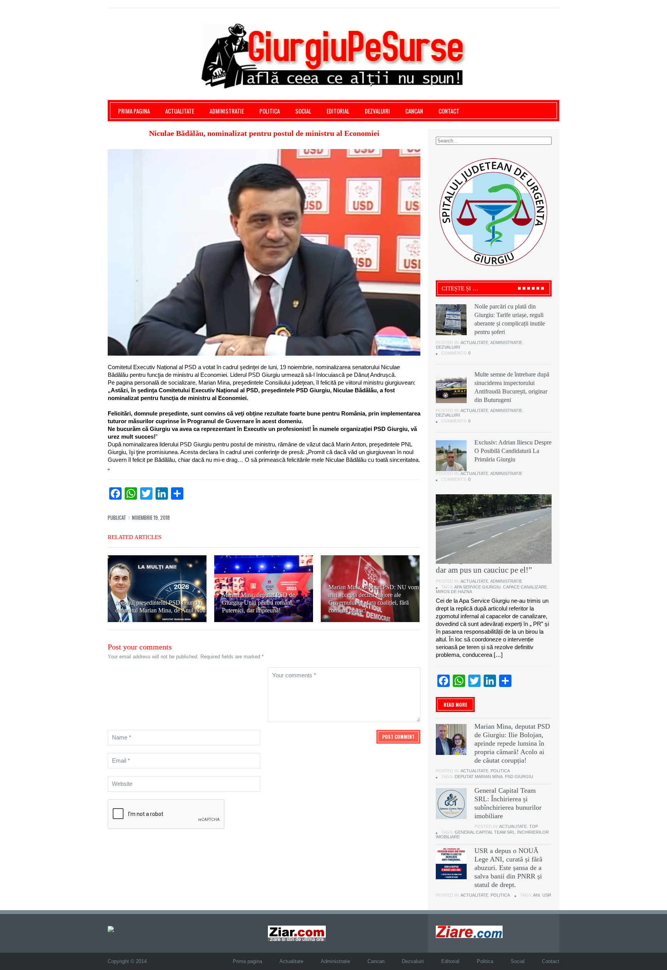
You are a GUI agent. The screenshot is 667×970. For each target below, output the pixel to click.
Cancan (414, 111)
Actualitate (179, 111)
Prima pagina (134, 111)
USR (546, 895)
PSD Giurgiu (519, 776)
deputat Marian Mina (479, 776)
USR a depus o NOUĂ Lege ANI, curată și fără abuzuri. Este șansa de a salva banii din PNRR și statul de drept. (508, 868)
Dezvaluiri (377, 111)
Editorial (338, 111)
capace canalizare (525, 587)
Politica (269, 111)
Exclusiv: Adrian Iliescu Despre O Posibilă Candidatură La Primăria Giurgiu (513, 451)
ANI (536, 895)
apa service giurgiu (477, 587)
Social (303, 111)
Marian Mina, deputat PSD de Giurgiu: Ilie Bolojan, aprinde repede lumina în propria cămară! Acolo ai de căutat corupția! (512, 743)
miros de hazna (454, 591)
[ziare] (297, 933)
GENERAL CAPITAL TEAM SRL (485, 832)
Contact (448, 111)
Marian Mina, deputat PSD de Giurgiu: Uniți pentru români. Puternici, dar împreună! (258, 603)
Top (533, 826)
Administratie (227, 111)
